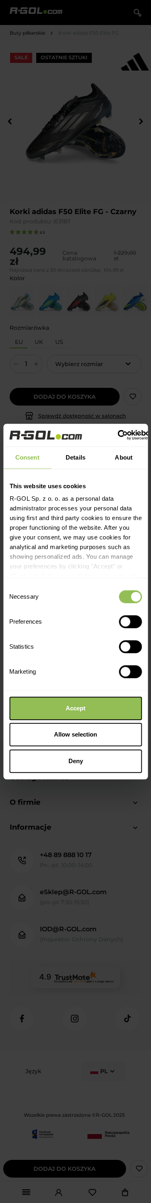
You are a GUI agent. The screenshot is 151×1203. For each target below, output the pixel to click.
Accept (75, 708)
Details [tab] (75, 457)
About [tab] (123, 457)
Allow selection (75, 734)
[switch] (130, 621)
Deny (75, 761)
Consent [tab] (27, 457)
